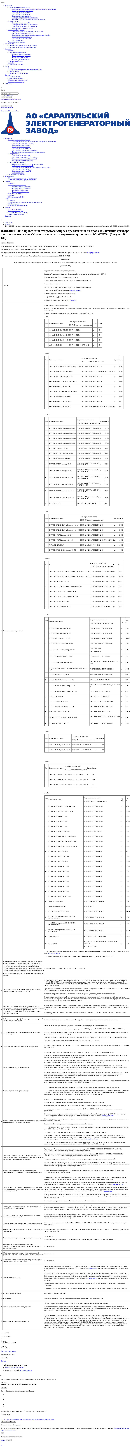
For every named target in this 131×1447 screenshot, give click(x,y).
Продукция (8, 5)
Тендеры (7, 75)
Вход (2, 107)
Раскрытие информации (20, 57)
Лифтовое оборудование (16, 30)
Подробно (10, 242)
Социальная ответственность (18, 73)
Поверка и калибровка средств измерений (22, 47)
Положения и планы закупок (17, 80)
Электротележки (13, 21)
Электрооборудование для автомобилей (25, 18)
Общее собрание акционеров (21, 54)
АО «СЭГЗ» (8, 222)
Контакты (8, 83)
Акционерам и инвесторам (17, 52)
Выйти (3, 1440)
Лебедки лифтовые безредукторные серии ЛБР (27, 31)
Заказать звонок (15, 99)
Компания (8, 49)
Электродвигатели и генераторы (19, 7)
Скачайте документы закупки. (14, 1367)
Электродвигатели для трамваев (22, 11)
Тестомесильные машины (16, 42)
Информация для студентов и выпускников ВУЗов (25, 69)
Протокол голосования (8, 1351)
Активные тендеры (14, 76)
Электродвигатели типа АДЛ (22, 37)
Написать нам (5, 99)
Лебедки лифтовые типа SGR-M (22, 33)
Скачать (3, 1361)
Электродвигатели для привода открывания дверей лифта (31, 35)
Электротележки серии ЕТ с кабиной (24, 26)
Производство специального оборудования (22, 45)
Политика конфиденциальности (43, 1419)
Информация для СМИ (15, 64)
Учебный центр (13, 71)
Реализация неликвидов (16, 82)
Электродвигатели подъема (21, 14)
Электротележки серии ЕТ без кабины (24, 24)
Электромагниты (17, 40)
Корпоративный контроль (20, 59)
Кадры (7, 66)
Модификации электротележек (22, 28)
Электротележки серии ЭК (21, 23)
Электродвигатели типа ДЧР (21, 38)
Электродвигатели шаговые (21, 16)
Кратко (3, 242)
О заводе (11, 50)
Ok (2, 1433)
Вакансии (11, 68)
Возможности (9, 44)
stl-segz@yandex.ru (93, 252)
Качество (11, 63)
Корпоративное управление (21, 56)
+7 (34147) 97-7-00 (7, 1419)
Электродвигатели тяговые (21, 12)
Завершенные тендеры (15, 78)
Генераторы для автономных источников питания (28, 19)
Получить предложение (8, 1421)
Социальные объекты (15, 61)
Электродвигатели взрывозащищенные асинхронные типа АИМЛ (34, 9)
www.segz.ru (72, 300)
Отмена (8, 1440)
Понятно (4, 1387)
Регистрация (8, 107)
